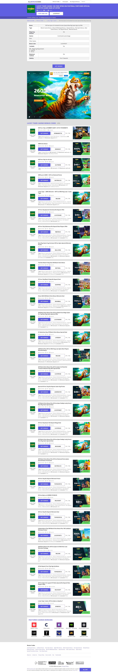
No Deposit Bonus (75, 1)
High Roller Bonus (58, 647)
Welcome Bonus (30, 649)
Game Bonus (79, 649)
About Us (29, 655)
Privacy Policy (74, 670)
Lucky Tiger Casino (52, 20)
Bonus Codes (56, 1)
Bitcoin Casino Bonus (40, 649)
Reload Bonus (86, 647)
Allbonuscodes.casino (31, 668)
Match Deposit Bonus (68, 647)
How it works (48, 655)
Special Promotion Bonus (32, 651)
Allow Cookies (85, 670)
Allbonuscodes (30, 20)
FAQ (53, 655)
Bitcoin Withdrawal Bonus (51, 649)
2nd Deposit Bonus (31, 647)
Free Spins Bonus (49, 647)
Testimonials (58, 655)
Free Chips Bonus (43, 651)
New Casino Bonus (70, 649)
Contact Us (34, 655)
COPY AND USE (42, 13)
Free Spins (65, 1)
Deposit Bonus (62, 649)
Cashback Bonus (40, 647)
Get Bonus (58, 66)
